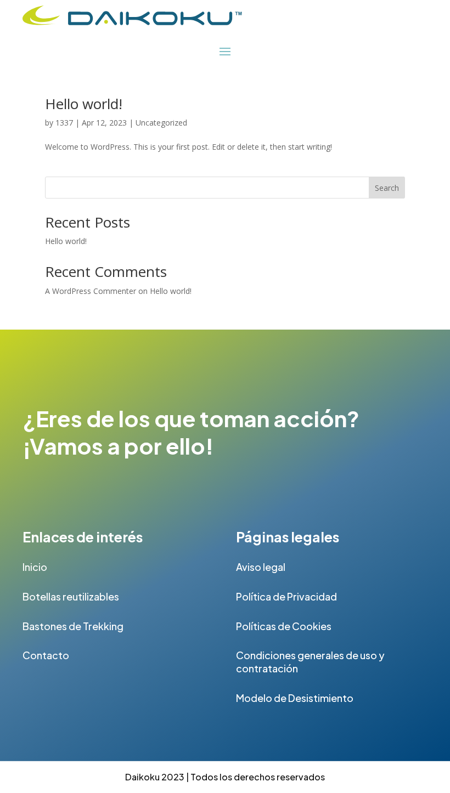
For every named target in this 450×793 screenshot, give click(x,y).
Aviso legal (260, 566)
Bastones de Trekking (72, 626)
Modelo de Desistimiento (294, 698)
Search (387, 188)
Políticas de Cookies (283, 626)
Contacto (45, 655)
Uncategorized (161, 122)
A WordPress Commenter (90, 291)
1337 (64, 122)
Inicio (34, 566)
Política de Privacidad (286, 596)
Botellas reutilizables (70, 596)
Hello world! (83, 104)
